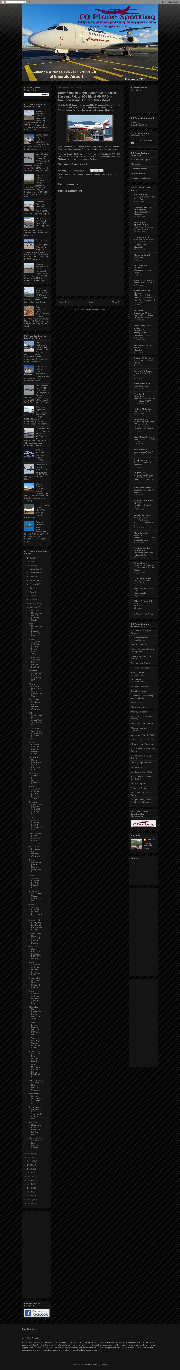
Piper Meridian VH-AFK (143, 452)
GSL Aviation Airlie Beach (142, 739)
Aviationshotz (140, 460)
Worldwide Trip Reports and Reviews (144, 420)
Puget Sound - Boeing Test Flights (143, 474)
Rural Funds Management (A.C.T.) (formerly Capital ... (35, 615)
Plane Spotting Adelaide (141, 534)
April (32, 599)
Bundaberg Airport (139, 767)
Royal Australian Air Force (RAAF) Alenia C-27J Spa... (36, 824)
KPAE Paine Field (142, 383)
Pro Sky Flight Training (141, 763)
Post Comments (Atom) (95, 309)
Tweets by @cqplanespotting (139, 123)
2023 (29, 1153)
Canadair (80, 174)
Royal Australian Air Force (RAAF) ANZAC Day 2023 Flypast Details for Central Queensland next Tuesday (36, 295)
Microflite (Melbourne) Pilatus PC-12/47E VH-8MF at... (35, 675)
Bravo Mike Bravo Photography (142, 208)
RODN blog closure (142, 411)
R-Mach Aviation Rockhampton (138, 673)
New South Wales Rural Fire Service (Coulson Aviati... (35, 733)
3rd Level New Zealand (141, 266)
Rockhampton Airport (140, 159)
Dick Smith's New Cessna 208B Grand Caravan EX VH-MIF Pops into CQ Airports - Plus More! (36, 472)
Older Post (117, 302)
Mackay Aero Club (139, 707)
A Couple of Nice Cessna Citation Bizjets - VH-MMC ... (35, 896)
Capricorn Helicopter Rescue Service (140, 639)
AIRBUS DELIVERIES (144, 280)
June (32, 592)
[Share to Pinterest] (102, 170)
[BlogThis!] (94, 170)
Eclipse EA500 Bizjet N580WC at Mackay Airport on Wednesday (36, 511)
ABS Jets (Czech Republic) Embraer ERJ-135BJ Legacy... (35, 953)
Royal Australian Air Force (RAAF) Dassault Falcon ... (34, 748)
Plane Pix (138, 350)
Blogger (104, 1364)
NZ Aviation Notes (142, 578)
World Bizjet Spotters (144, 437)
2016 (29, 1180)
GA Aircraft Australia (143, 358)
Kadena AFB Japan (143, 409)
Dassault (88, 174)
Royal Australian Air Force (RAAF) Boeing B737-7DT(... (34, 646)
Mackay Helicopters (139, 712)
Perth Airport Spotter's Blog (141, 223)
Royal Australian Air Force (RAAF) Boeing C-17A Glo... (34, 792)
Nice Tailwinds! (140, 593)
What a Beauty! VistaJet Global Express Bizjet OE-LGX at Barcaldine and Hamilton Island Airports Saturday (36, 492)
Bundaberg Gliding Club (141, 772)
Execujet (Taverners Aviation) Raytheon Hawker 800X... (35, 1128)
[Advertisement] (90, 275)
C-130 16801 (139, 257)
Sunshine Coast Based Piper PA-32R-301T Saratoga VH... (36, 808)
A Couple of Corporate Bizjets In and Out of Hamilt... (35, 1056)
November (35, 573)
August (33, 584)
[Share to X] (96, 170)
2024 (29, 565)
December (35, 569)
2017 (29, 1176)
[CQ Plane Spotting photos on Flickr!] (143, 144)
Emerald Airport (138, 173)
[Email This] (91, 170)
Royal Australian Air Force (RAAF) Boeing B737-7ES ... (35, 968)
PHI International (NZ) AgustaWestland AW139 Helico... (35, 719)
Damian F (151, 840)
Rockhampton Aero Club (142, 668)
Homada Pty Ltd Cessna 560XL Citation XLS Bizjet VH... (35, 983)
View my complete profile (148, 845)
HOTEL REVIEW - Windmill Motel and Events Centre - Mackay (144, 426)
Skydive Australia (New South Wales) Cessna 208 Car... (35, 690)
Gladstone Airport (139, 169)
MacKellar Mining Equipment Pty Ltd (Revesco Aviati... (35, 763)
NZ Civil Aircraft (141, 237)
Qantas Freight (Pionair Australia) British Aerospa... (35, 838)
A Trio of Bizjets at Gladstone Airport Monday (40, 455)
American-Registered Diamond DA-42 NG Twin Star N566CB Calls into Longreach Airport (36, 208)
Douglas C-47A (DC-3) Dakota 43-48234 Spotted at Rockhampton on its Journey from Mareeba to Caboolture (36, 226)
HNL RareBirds (141, 194)
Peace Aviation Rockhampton (137, 680)
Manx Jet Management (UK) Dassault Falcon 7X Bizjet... (35, 630)
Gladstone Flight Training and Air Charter (142, 696)
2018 (29, 1173)
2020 (29, 1165)
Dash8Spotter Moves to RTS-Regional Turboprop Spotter (144, 567)
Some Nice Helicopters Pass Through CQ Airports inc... (35, 1113)
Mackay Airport (137, 164)
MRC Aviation (140, 450)
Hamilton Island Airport (141, 178)
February (34, 603)
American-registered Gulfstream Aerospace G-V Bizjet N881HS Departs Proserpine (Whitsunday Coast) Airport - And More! (36, 415)
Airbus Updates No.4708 (144, 283)
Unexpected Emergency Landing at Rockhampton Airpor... (35, 925)
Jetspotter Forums (139, 788)
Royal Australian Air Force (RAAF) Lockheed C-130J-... (36, 910)
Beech (67, 174)
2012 (29, 1196)
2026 (29, 558)
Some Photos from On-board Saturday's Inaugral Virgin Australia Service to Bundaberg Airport (36, 142)
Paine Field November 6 (144, 386)
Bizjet (73, 174)
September (35, 580)
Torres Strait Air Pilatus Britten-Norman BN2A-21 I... (35, 662)
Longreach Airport (139, 644)
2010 (29, 1203)
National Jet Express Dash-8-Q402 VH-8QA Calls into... (34, 1028)
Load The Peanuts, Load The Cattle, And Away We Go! (144, 522)
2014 (29, 1188)
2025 (29, 562)
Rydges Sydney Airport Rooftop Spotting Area (141, 800)
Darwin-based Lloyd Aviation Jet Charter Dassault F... (35, 938)
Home (91, 302)
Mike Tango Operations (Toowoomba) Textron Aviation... (35, 1098)
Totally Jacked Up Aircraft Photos (142, 516)
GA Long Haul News (143, 614)
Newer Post (64, 302)
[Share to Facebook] (99, 170)
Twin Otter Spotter (142, 488)
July (32, 588)
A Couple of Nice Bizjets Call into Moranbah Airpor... (35, 1043)
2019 (29, 1169)
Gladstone (105, 174)
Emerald (96, 174)
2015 (29, 1184)
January (33, 607)
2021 (29, 1161)
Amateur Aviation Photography (142, 549)
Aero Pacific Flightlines (140, 395)
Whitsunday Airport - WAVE (143, 735)
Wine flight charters (142, 581)
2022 (29, 1157)
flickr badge (148, 140)
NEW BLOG (139, 606)
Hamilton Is (115, 174)
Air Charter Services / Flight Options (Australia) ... (36, 704)
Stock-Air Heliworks (139, 686)
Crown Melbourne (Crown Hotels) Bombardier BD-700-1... (35, 866)
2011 (29, 1199)
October (33, 576)
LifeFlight (61, 177)
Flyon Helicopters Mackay (142, 723)
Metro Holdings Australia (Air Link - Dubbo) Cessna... (36, 1085)
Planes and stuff (142, 255)
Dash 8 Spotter (141, 563)
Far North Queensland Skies (142, 312)
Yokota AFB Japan (143, 371)
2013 (29, 1192)
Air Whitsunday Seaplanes (142, 744)
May (32, 596)
